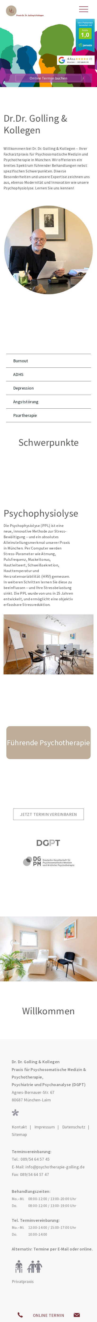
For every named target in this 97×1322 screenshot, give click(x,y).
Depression (23, 388)
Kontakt (19, 1127)
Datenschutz (73, 1127)
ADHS (18, 374)
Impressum (44, 1127)
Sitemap (19, 1134)
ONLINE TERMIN (48, 1315)
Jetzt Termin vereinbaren (48, 814)
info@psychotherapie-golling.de (55, 1167)
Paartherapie (25, 415)
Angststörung (26, 401)
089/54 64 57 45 (34, 1159)
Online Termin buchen (48, 78)
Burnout (20, 360)
